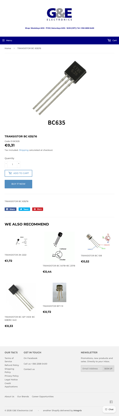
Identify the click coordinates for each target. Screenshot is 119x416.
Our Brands (23, 396)
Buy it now (18, 183)
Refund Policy (12, 365)
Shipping (24, 150)
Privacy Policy (12, 376)
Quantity (9, 158)
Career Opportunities (43, 396)
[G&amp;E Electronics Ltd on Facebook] (111, 402)
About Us (9, 396)
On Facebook (30, 358)
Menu (9, 40)
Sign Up (108, 368)
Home (8, 48)
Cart (114, 40)
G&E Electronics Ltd (22, 410)
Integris (77, 410)
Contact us (29, 369)
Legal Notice (11, 379)
